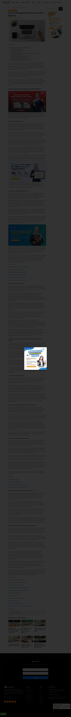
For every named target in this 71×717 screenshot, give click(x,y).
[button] (45, 348)
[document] (35, 358)
